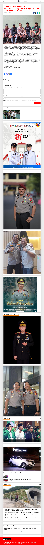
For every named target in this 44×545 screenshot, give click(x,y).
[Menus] (3, 1)
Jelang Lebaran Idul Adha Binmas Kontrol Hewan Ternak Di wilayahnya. (11, 79)
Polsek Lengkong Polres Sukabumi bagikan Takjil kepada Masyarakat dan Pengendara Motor (22, 512)
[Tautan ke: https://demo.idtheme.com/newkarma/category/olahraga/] (40, 484)
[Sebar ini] (34, 13)
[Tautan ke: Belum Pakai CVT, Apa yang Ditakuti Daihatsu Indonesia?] (5, 476)
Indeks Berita (20, 543)
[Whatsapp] (39, 13)
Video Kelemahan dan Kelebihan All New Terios (13, 472)
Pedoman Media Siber (6, 543)
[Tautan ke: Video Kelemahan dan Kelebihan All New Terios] (22, 459)
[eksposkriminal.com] (22, 1)
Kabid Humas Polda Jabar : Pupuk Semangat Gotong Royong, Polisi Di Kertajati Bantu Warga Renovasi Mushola (22, 515)
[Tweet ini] (35, 13)
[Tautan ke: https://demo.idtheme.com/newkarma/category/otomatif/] (40, 445)
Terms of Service (14, 543)
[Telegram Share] (37, 13)
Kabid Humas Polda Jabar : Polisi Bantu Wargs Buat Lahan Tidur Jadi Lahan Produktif (20, 517)
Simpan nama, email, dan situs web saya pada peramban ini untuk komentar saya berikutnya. (20, 100)
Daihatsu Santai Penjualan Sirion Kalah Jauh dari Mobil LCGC (20, 479)
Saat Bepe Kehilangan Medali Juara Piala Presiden (14, 519)
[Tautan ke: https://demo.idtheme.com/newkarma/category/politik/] (40, 418)
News (4, 13)
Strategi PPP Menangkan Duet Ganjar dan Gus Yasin (15, 438)
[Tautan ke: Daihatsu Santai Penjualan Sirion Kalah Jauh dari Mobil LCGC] (5, 480)
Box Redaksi (34, 542)
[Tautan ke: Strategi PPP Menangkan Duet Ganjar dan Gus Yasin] (22, 431)
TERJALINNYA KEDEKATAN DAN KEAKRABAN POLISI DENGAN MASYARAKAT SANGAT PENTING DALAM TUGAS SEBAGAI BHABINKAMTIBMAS (32, 80)
